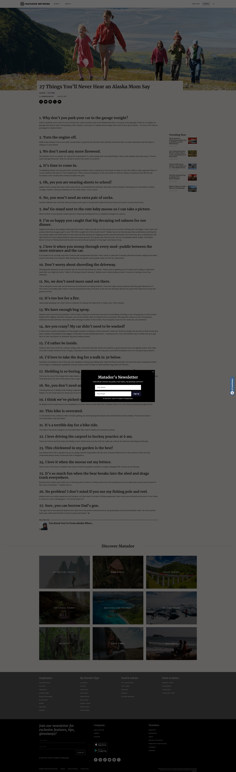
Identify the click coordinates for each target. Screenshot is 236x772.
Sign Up (136, 394)
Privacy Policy (129, 398)
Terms (120, 398)
